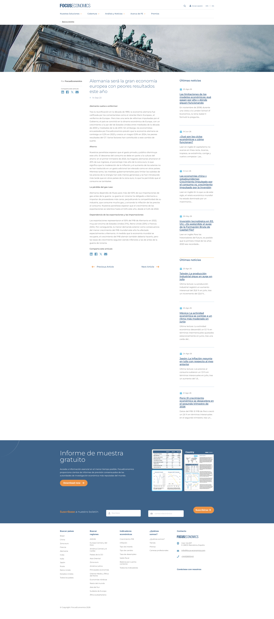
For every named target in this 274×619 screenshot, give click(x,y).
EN (207, 6)
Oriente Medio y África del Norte (99, 575)
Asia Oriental (95, 558)
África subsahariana (98, 595)
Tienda (152, 543)
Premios (155, 14)
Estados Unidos (66, 574)
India (62, 555)
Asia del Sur (95, 587)
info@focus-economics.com (193, 550)
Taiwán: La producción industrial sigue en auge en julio (196, 276)
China (62, 540)
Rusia (62, 566)
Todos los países (67, 578)
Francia (63, 547)
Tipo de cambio (126, 550)
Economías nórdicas (98, 580)
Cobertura (92, 14)
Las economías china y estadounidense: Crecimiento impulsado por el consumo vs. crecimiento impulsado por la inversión (196, 182)
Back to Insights (68, 22)
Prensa (153, 547)
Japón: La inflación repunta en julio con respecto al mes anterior (196, 361)
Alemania (64, 551)
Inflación (123, 543)
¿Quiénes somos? (157, 539)
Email (151, 508)
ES (213, 6)
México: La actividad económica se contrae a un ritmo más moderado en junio (196, 317)
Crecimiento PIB (127, 539)
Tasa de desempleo (128, 554)
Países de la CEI (96, 555)
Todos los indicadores (129, 568)
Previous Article (105, 266)
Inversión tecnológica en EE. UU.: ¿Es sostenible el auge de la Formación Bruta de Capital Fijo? (197, 225)
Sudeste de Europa (98, 591)
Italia (62, 559)
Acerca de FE (136, 14)
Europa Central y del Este (98, 544)
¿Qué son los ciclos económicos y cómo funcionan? (192, 139)
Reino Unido (65, 570)
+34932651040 (187, 556)
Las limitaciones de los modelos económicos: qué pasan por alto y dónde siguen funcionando (195, 98)
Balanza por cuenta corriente (128, 563)
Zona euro (64, 543)
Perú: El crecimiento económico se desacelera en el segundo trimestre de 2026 (197, 402)
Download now (71, 483)
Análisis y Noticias (113, 14)
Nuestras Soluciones (69, 14)
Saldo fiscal (124, 558)
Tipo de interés (126, 547)
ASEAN (93, 539)
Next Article (147, 266)
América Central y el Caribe (98, 550)
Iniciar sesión (197, 6)
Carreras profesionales (159, 550)
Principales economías (99, 570)
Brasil (62, 536)
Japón (62, 562)
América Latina (96, 566)
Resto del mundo (97, 583)
